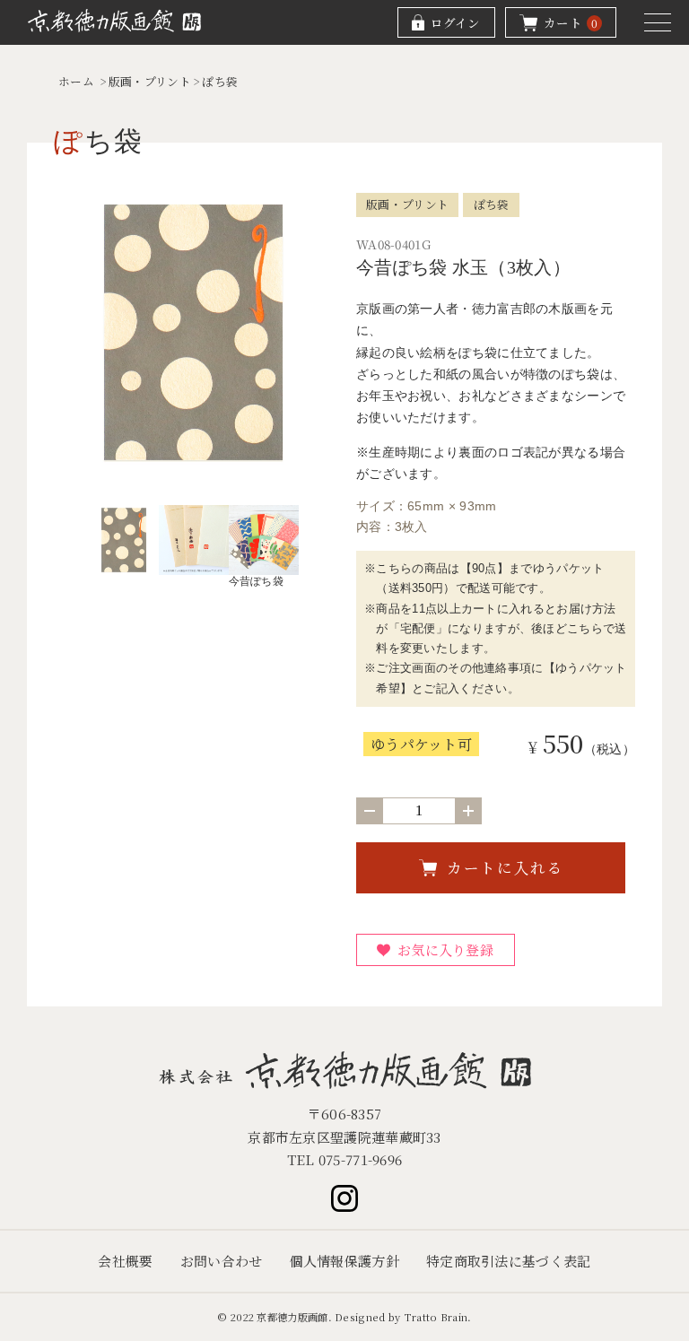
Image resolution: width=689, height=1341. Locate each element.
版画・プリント (150, 81)
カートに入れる (505, 867)
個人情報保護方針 (344, 1260)
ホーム (76, 81)
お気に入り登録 (445, 949)
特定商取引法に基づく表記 (508, 1260)
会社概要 (125, 1260)
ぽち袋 (220, 81)
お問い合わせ (221, 1260)
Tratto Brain (436, 1317)
